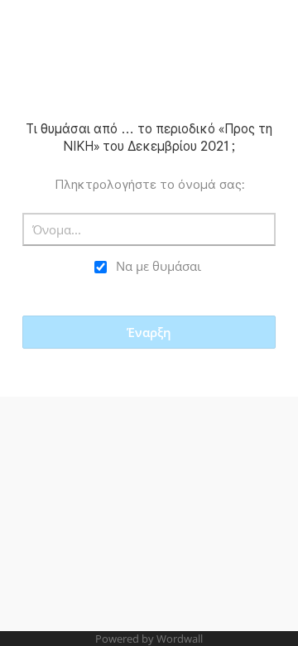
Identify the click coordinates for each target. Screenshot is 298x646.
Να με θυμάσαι (158, 266)
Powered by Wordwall (149, 638)
